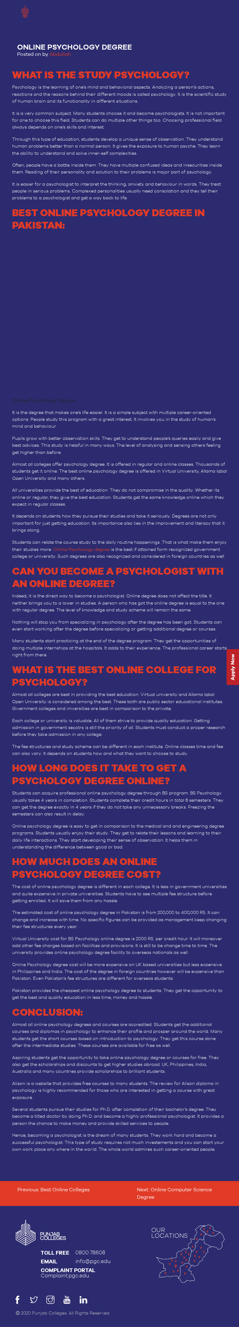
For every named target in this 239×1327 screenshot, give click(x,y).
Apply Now (233, 667)
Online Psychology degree (81, 549)
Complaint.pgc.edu (65, 1275)
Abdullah (60, 54)
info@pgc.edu (93, 1261)
